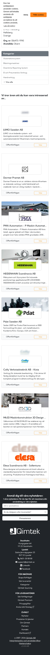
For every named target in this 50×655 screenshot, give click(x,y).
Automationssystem (11, 58)
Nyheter (25, 616)
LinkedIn (26, 565)
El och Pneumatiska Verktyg (15, 72)
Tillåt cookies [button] (38, 15)
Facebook (26, 569)
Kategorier (25, 584)
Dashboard (24, 633)
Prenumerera (25, 518)
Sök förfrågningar (25, 596)
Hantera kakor (25, 643)
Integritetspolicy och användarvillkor (25, 640)
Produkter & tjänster (25, 619)
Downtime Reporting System (15, 68)
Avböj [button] (25, 15)
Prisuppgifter (25, 603)
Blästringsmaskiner (11, 63)
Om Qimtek (25, 622)
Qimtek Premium (25, 600)
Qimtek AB (31, 638)
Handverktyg (9, 77)
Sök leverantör (25, 581)
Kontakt (25, 629)
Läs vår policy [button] (9, 26)
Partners (25, 626)
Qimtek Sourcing (25, 588)
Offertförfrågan (12, 145)
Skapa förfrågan (25, 577)
